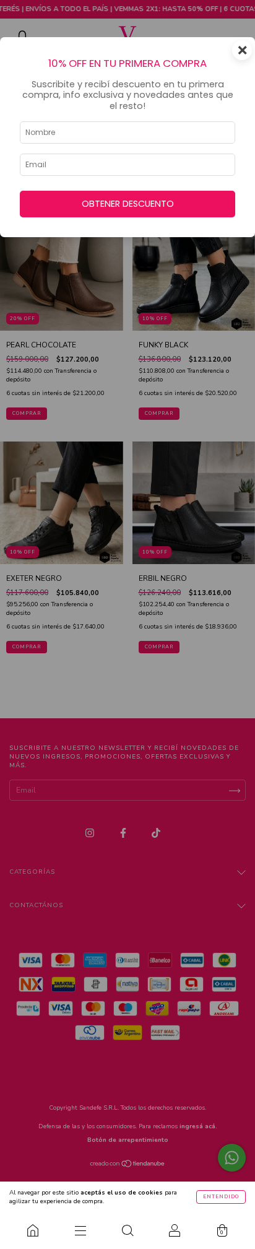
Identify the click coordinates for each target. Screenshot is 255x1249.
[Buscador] (127, 1230)
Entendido (221, 1196)
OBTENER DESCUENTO (128, 204)
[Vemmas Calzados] (32, 1230)
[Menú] (79, 1230)
